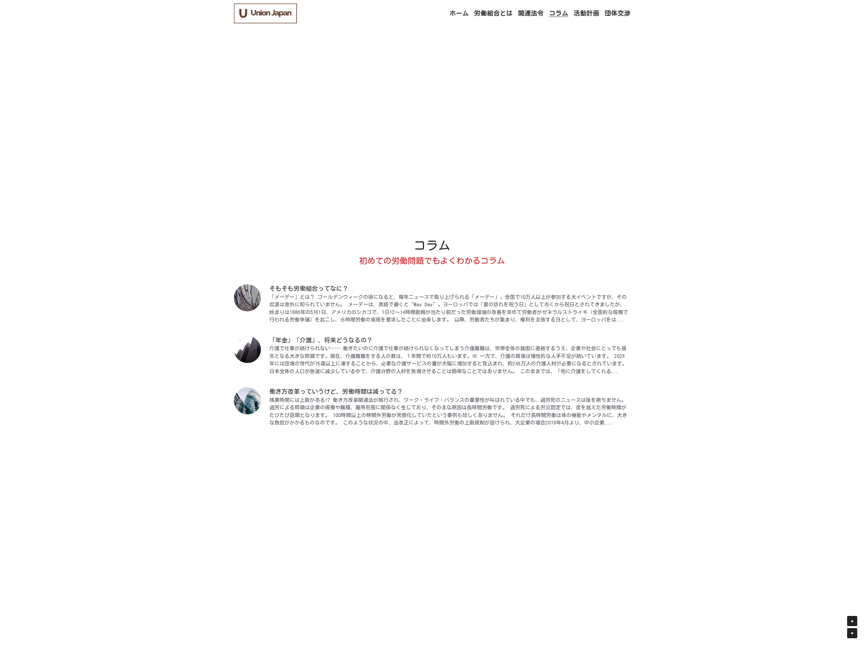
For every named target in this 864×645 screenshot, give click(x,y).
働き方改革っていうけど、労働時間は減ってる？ (336, 391)
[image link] (265, 13)
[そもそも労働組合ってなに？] (247, 297)
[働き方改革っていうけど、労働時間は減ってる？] (247, 400)
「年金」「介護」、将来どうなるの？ (321, 340)
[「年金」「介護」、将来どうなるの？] (247, 349)
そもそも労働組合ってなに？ (308, 288)
